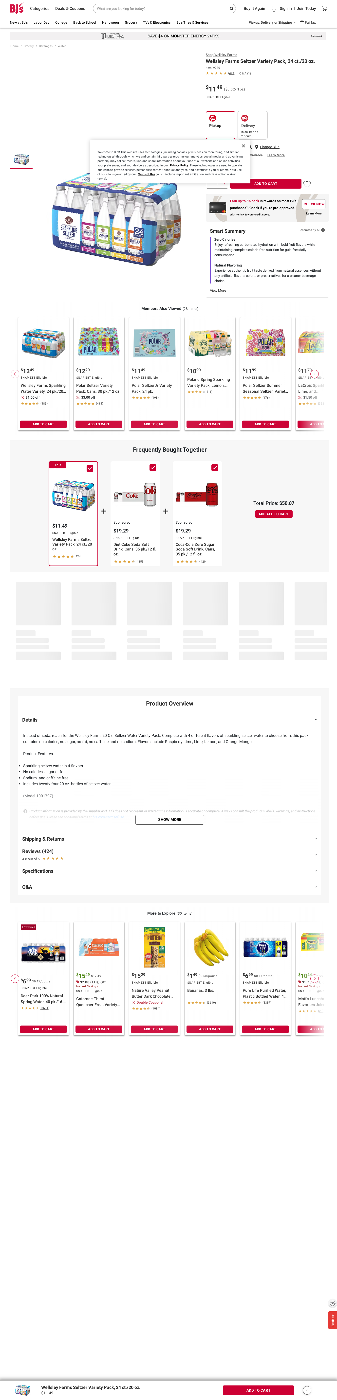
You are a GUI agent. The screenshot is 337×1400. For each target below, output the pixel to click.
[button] (307, 183)
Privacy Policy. (179, 165)
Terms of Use (146, 174)
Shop (221, 55)
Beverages (46, 46)
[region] (170, 161)
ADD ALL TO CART (274, 514)
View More (218, 290)
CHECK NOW (314, 204)
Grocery (29, 46)
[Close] (243, 146)
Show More (169, 819)
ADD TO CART (266, 184)
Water (62, 46)
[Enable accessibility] (332, 1303)
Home (14, 46)
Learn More (276, 155)
